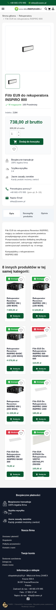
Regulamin (7, 540)
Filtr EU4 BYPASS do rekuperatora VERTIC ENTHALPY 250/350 (39, 458)
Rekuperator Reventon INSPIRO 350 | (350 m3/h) (14, 302)
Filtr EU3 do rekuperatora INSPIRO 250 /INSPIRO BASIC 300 (15, 457)
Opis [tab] (11, 213)
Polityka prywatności (11, 544)
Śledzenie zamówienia (11, 559)
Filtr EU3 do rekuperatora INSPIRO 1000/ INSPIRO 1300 (40, 405)
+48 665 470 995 (26, 192)
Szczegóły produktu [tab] (28, 214)
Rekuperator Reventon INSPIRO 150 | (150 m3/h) (39, 302)
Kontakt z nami (9, 548)
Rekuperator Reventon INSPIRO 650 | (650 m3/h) (14, 405)
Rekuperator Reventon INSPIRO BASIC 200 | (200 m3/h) (15, 352)
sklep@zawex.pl (17, 201)
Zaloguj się (6, 562)
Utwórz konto (7, 565)
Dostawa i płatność (11, 536)
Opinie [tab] (44, 213)
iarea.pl (31, 606)
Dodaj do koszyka (27, 142)
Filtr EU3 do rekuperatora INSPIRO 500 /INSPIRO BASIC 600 (41, 353)
